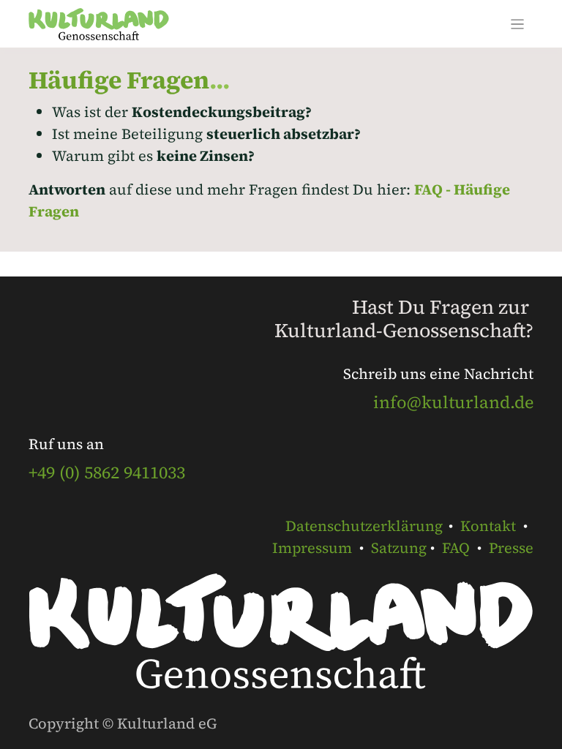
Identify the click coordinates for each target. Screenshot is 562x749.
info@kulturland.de (453, 402)
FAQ (456, 548)
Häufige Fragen (119, 80)
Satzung (399, 548)
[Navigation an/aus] (517, 23)
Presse (511, 548)
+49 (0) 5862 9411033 (107, 472)
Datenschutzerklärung (364, 526)
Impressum (312, 548)
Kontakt (488, 526)
